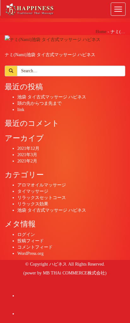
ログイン (26, 234)
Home (101, 31)
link (20, 109)
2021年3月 (27, 154)
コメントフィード (35, 247)
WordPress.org (30, 253)
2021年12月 (28, 148)
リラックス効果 (32, 204)
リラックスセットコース (41, 197)
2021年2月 (27, 161)
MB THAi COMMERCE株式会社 (74, 273)
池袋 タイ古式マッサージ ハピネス (51, 97)
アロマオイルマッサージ (41, 185)
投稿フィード (30, 240)
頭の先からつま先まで (39, 103)
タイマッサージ (32, 191)
